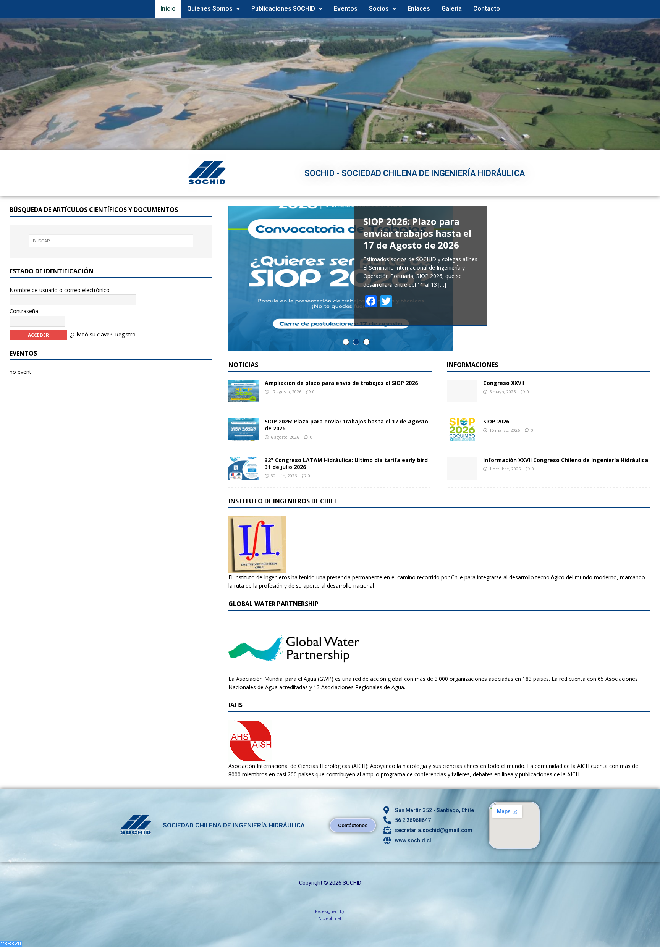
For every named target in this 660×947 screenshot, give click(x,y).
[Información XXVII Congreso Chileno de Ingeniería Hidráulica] (462, 474)
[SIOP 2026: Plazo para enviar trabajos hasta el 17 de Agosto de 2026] (243, 436)
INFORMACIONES (472, 364)
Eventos (346, 8)
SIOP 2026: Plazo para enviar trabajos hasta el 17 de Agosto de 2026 (346, 425)
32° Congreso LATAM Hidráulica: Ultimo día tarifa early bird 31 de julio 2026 (346, 463)
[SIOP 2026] (462, 436)
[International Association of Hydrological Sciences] (250, 757)
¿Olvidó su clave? (91, 334)
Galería (452, 8)
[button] (213, 9)
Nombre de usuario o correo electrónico (60, 290)
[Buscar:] (111, 240)
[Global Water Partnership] (293, 670)
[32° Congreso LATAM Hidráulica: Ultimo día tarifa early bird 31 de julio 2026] (243, 475)
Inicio (168, 8)
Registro (125, 334)
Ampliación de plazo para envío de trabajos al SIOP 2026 (341, 382)
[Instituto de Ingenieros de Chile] (257, 568)
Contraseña (24, 311)
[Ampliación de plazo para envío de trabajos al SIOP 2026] (243, 398)
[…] (442, 284)
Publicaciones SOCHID (283, 8)
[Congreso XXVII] (462, 397)
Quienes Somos (210, 8)
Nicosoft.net (330, 918)
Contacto (486, 8)
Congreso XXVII (503, 382)
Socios (379, 8)
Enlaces (419, 8)
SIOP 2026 (496, 421)
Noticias (243, 364)
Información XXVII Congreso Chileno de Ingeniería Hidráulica (565, 460)
